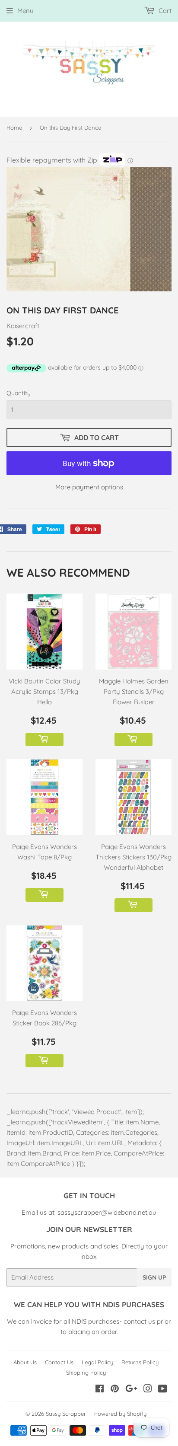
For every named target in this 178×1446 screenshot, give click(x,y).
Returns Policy (140, 1362)
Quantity (18, 393)
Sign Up (154, 1277)
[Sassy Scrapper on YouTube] (162, 1389)
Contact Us (59, 1362)
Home (14, 127)
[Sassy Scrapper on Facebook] (99, 1389)
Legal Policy (97, 1362)
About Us (25, 1362)
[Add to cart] (44, 740)
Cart (164, 10)
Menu (25, 10)
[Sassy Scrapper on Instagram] (147, 1389)
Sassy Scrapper (66, 1413)
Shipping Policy (86, 1372)
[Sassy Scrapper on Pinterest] (114, 1389)
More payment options (89, 487)
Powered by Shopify (120, 1413)
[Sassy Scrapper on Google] (131, 1389)
